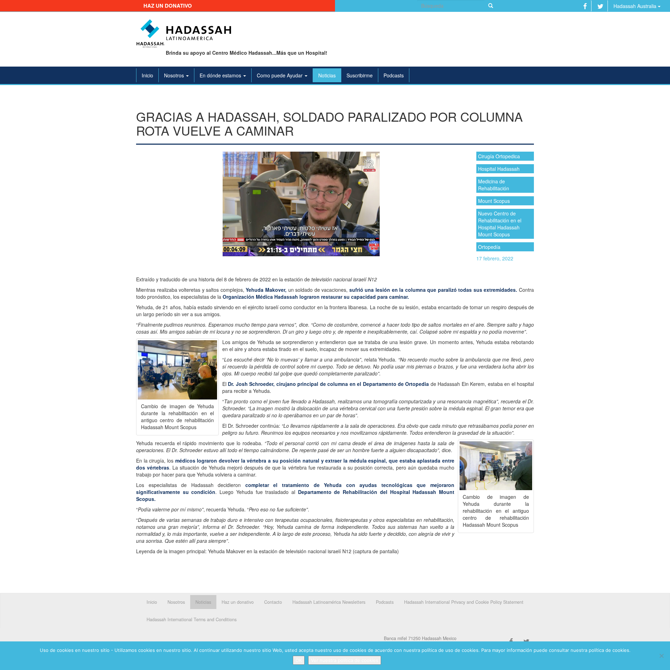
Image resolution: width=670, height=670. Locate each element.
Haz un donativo (167, 5)
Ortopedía (489, 246)
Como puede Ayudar (280, 75)
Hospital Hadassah (499, 168)
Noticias (327, 75)
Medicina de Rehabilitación (493, 185)
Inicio (147, 75)
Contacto (273, 602)
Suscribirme (360, 75)
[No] (661, 655)
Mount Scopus (494, 200)
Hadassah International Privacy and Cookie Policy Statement (463, 602)
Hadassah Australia (635, 5)
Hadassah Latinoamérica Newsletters (328, 602)
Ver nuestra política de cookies (344, 660)
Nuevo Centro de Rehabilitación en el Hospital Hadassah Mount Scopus (499, 224)
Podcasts (394, 75)
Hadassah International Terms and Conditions (192, 619)
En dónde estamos (221, 75)
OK (299, 660)
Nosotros (174, 75)
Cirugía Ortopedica (499, 156)
